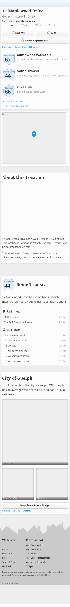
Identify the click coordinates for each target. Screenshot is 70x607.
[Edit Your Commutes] (38, 20)
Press (4, 558)
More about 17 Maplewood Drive (19, 47)
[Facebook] (9, 545)
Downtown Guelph (26, 21)
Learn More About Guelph (35, 505)
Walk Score (9, 540)
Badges (29, 566)
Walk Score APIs (33, 549)
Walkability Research (36, 562)
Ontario (16, 510)
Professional (34, 540)
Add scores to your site (16, 106)
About (5, 549)
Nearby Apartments (37, 40)
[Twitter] (4, 545)
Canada (6, 510)
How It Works (8, 553)
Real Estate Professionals (38, 558)
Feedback (6, 566)
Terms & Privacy (10, 562)
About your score (12, 101)
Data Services (32, 553)
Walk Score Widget (35, 545)
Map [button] (53, 32)
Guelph (7, 16)
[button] (34, 134)
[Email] (15, 545)
